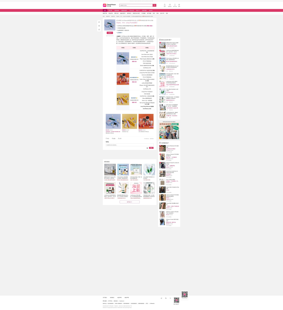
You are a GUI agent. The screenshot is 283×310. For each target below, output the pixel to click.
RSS (170, 298)
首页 (105, 10)
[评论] (99, 22)
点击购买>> (120, 32)
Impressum (121, 301)
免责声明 (119, 297)
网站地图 (105, 301)
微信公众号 (166, 298)
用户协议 (110, 301)
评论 (151, 148)
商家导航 (144, 10)
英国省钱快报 (126, 303)
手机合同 (131, 10)
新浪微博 (161, 298)
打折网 (109, 5)
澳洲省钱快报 (141, 303)
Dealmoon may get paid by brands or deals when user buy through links (117, 307)
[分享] (99, 29)
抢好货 (150, 10)
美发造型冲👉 (134, 98)
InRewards (152, 303)
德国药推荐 (124, 10)
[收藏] (99, 26)
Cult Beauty (146, 138)
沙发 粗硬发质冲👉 (134, 77)
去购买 (110, 33)
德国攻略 (116, 10)
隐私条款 (116, 301)
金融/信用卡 (123, 13)
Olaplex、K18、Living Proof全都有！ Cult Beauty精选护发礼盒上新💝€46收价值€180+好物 (134, 16)
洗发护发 (113, 16)
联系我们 (112, 297)
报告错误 (152, 138)
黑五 (147, 303)
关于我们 (105, 297)
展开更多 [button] (129, 202)
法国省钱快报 (134, 303)
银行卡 (138, 10)
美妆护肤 (108, 16)
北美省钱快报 (110, 303)
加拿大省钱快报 (118, 303)
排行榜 (110, 10)
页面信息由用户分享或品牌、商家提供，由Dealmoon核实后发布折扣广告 (117, 306)
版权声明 (127, 297)
